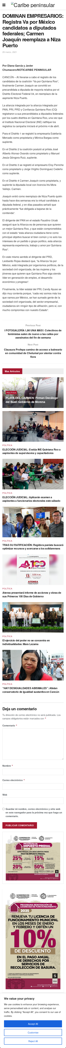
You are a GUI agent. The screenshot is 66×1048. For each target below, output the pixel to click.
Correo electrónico (13, 780)
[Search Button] (62, 5)
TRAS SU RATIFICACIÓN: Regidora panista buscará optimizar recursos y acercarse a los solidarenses (32, 546)
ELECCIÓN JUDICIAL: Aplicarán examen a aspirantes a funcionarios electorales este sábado (31, 499)
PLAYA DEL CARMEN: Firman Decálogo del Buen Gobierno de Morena (32, 400)
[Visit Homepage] (33, 5)
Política (11, 392)
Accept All (33, 1023)
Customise (33, 1032)
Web (4, 794)
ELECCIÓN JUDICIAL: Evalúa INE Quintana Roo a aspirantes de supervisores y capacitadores (31, 451)
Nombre (7, 765)
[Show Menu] (3, 5)
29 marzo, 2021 (9, 51)
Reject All (33, 1041)
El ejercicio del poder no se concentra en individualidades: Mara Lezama (26, 642)
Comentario (9, 725)
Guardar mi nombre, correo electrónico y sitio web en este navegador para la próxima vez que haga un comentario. (34, 812)
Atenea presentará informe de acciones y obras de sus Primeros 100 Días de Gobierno (31, 594)
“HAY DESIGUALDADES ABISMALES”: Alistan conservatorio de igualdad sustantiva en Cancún (30, 689)
